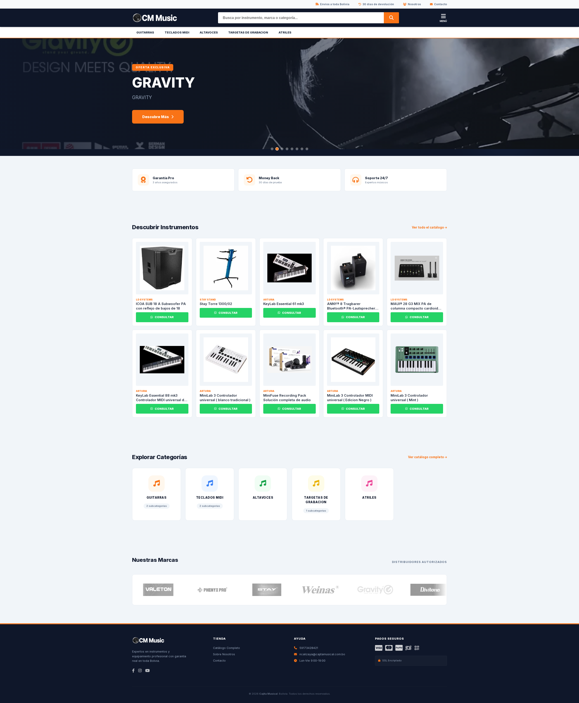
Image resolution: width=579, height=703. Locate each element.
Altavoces (209, 32)
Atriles (285, 32)
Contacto (440, 4)
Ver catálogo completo (426, 457)
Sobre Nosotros (224, 654)
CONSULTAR (164, 317)
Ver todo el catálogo (428, 227)
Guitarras (145, 32)
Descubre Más (155, 116)
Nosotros (414, 4)
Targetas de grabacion (248, 32)
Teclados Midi (177, 32)
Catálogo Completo (226, 648)
